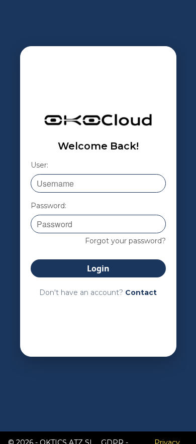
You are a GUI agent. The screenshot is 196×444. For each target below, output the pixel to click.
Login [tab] (98, 268)
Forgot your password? (125, 240)
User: (39, 165)
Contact (141, 292)
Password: (48, 205)
